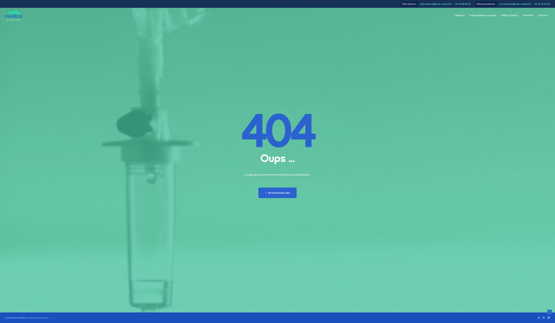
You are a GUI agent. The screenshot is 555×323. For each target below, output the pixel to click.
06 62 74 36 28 (542, 4)
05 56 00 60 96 (462, 4)
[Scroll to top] (549, 311)
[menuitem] (459, 15)
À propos (528, 15)
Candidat (459, 15)
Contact (543, 15)
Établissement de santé (482, 15)
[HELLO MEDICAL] (13, 15)
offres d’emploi (509, 15)
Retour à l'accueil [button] (279, 192)
